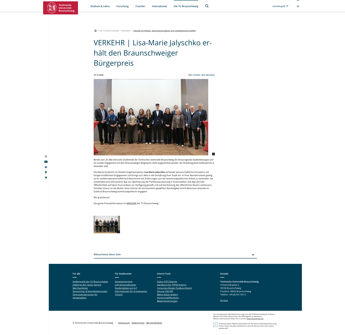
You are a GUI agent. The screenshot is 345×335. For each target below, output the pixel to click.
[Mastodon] (46, 172)
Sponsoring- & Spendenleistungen (90, 291)
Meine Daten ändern (167, 294)
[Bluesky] (46, 177)
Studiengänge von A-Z (126, 288)
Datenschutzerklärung (255, 318)
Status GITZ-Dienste (167, 281)
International (159, 6)
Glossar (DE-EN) (165, 291)
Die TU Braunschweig (186, 6)
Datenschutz (138, 322)
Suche (207, 6)
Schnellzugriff (279, 6)
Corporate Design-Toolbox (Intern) (174, 288)
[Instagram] (46, 156)
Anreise (224, 300)
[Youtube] (46, 162)
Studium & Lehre (100, 6)
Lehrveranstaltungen (125, 284)
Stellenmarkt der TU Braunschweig (90, 281)
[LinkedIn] (46, 167)
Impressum (124, 322)
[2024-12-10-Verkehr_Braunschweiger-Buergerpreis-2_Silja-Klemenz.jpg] (107, 224)
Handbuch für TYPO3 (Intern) (171, 284)
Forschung (122, 6)
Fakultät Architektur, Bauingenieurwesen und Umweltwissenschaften (164, 30)
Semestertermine (124, 281)
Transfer (140, 6)
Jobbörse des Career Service (87, 284)
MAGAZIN (131, 203)
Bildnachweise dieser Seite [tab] (107, 254)
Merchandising (80, 288)
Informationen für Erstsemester (131, 291)
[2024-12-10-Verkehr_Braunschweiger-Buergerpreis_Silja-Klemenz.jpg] (154, 117)
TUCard (119, 294)
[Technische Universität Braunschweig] (60, 7)
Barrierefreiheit (154, 322)
